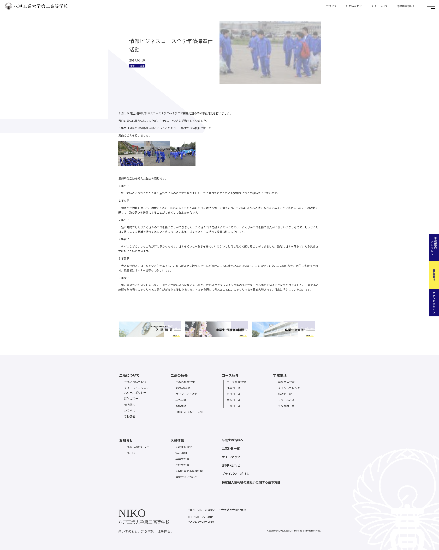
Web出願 (181, 453)
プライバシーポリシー (237, 474)
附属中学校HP (405, 6)
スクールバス (379, 6)
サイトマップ (231, 457)
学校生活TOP (286, 382)
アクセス (331, 6)
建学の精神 (131, 398)
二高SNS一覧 (231, 448)
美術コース (233, 399)
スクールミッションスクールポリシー (136, 390)
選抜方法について (186, 477)
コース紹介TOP (236, 382)
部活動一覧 (285, 393)
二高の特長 (179, 375)
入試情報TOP (183, 447)
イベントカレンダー (290, 388)
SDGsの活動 (182, 388)
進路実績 (180, 405)
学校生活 (280, 375)
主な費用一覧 (286, 405)
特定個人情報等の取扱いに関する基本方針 (251, 482)
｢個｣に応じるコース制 (189, 411)
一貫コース (233, 405)
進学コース (233, 388)
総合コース (233, 393)
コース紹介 (230, 375)
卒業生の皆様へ (232, 440)
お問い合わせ (354, 6)
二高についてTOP (135, 382)
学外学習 (180, 399)
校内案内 (129, 404)
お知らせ (126, 440)
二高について (129, 375)
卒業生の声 (182, 459)
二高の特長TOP (185, 382)
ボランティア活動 (186, 393)
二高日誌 (129, 453)
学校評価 (129, 416)
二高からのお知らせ (136, 447)
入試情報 (177, 440)
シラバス (129, 410)
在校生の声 (182, 465)
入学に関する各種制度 (189, 471)
